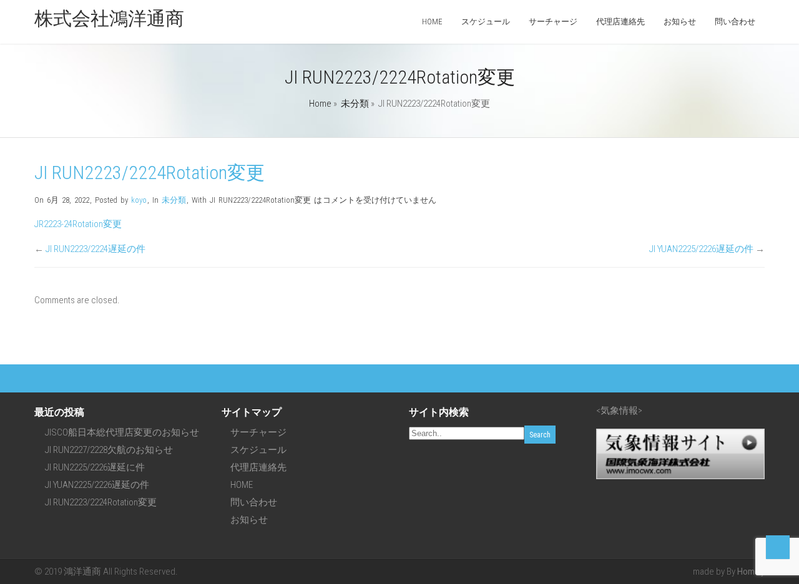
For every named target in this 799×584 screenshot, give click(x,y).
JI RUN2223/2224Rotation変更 (101, 502)
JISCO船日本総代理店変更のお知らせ (122, 432)
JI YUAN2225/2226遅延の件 (701, 249)
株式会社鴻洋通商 (109, 18)
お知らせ (680, 21)
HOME (432, 21)
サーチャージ (553, 21)
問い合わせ (735, 21)
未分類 (355, 103)
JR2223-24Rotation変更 (78, 224)
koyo (139, 200)
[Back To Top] (778, 547)
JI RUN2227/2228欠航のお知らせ (109, 449)
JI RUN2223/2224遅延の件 (95, 249)
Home (320, 103)
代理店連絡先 (620, 21)
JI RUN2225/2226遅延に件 (95, 467)
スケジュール (485, 21)
